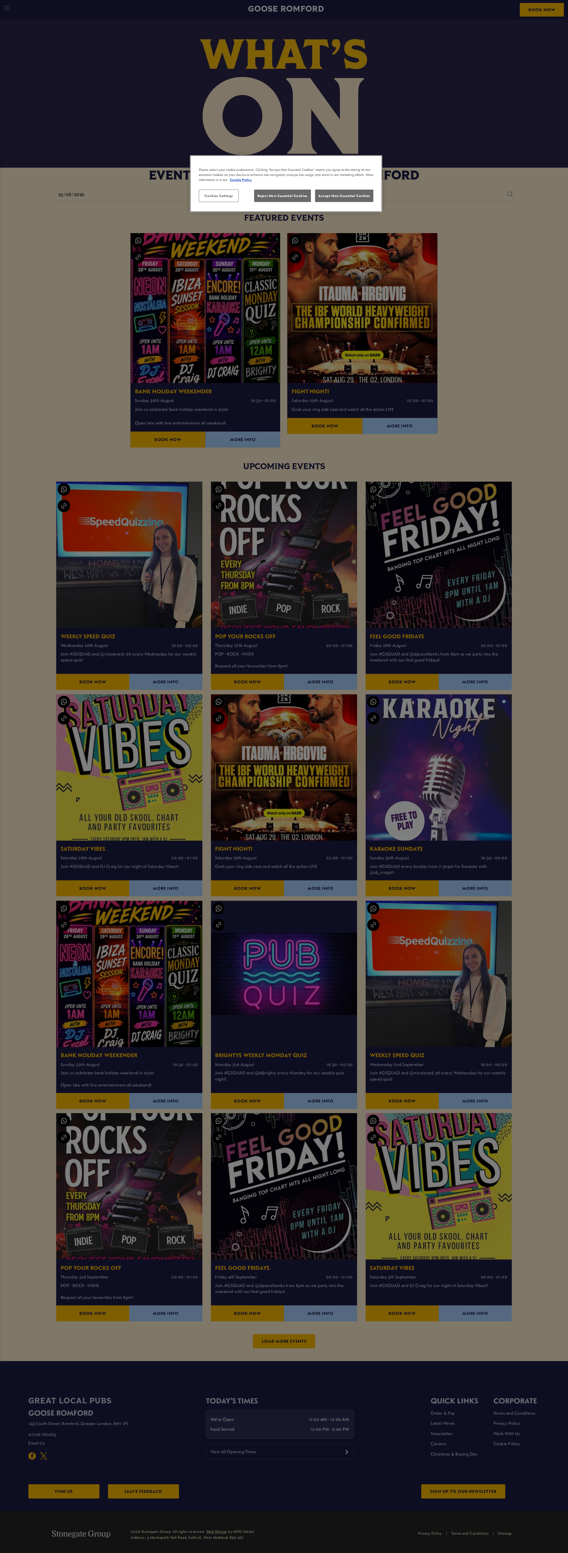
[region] (286, 183)
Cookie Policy (241, 179)
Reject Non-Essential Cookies (282, 195)
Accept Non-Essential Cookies (344, 195)
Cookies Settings (218, 195)
